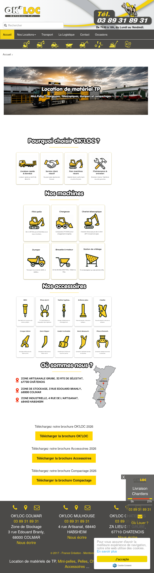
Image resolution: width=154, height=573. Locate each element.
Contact (84, 34)
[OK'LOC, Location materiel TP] (20, 9)
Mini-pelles (66, 561)
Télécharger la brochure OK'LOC (64, 436)
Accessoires (75, 566)
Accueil (7, 34)
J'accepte (122, 559)
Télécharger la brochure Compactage (63, 480)
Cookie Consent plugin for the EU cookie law (122, 565)
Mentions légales (93, 553)
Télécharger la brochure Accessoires (64, 458)
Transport (47, 34)
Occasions (101, 34)
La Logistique (67, 34)
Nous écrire (26, 542)
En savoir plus (107, 551)
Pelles (83, 561)
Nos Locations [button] (25, 34)
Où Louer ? (139, 522)
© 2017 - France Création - (67, 553)
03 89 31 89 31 (26, 521)
